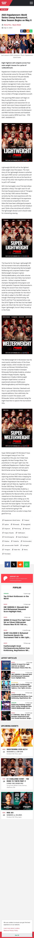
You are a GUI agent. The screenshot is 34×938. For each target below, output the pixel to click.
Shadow (6, 541)
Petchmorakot (27, 541)
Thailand (26, 520)
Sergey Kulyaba (9, 533)
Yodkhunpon (21, 533)
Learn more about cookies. (12, 928)
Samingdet (25, 545)
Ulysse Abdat (16, 25)
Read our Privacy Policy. (11, 930)
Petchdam (7, 554)
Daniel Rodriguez (23, 537)
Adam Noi (17, 549)
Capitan (6, 524)
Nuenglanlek (26, 524)
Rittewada (16, 524)
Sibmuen (27, 528)
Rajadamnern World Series (12, 520)
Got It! (17, 935)
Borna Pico (7, 25)
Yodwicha (16, 541)
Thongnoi (7, 549)
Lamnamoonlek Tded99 (11, 545)
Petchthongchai (9, 537)
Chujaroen (7, 528)
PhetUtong (17, 528)
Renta (26, 549)
